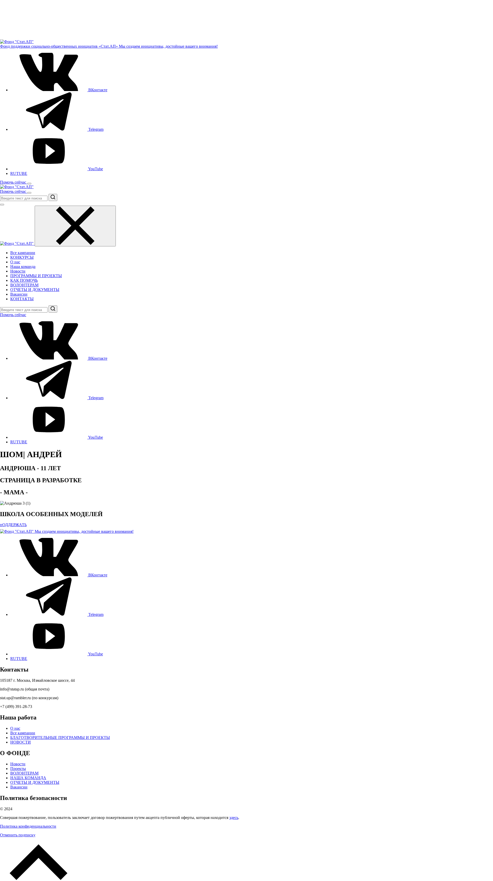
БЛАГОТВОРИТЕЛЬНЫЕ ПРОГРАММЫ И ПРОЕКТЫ (60, 737)
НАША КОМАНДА (28, 778)
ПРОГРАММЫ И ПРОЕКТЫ (36, 276)
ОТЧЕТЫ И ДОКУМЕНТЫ (34, 289)
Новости (17, 271)
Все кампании (22, 253)
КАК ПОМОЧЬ (24, 280)
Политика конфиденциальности (28, 826)
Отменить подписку (17, 835)
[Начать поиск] (53, 197)
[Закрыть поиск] (2, 204)
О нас (15, 262)
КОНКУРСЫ (22, 257)
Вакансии (18, 294)
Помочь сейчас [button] (13, 182)
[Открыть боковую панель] (29, 183)
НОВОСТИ (20, 742)
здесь (233, 817)
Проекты (18, 768)
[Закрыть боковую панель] (75, 226)
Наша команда (22, 266)
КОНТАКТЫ (22, 299)
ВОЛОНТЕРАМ (24, 285)
